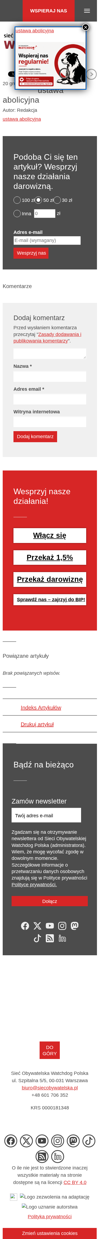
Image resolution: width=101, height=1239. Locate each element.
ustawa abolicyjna (35, 30)
